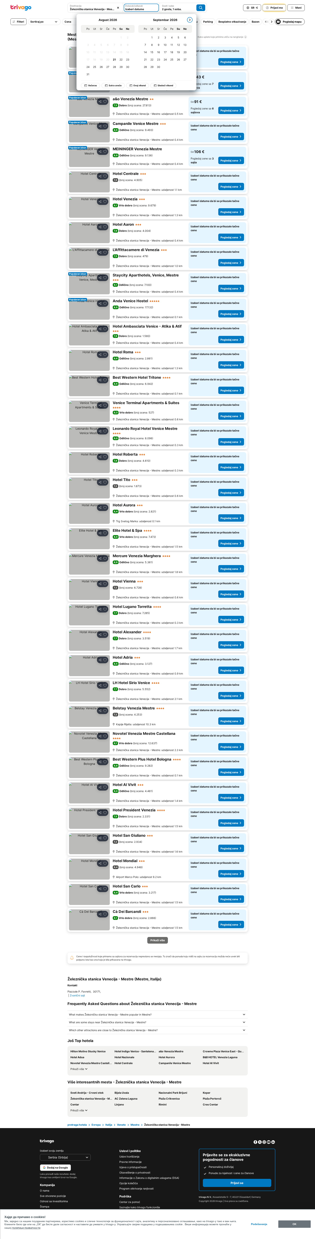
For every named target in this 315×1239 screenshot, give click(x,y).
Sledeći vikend (165, 85)
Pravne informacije (130, 1161)
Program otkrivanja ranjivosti (136, 1188)
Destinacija (75, 5)
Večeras (92, 85)
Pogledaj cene (229, 61)
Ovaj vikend (139, 85)
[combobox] (95, 8)
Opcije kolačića (128, 1183)
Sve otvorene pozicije (53, 1195)
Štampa (44, 1206)
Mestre (135, 1124)
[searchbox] (95, 9)
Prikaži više (77, 1069)
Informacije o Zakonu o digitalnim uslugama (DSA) (149, 1177)
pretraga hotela (77, 1124)
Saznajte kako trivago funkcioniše (139, 1207)
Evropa (96, 1124)
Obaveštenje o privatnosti (134, 1172)
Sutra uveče (115, 85)
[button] (95, 8)
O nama (44, 1190)
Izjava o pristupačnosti (133, 1167)
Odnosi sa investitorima (54, 1201)
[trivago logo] (20, 8)
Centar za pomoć (129, 1202)
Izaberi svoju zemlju (52, 1150)
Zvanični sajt (77, 995)
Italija (108, 1124)
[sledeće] (190, 20)
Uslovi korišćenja (129, 1156)
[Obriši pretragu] (118, 7)
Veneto (121, 1124)
